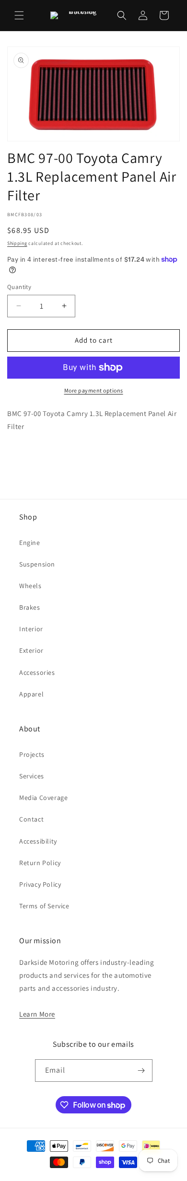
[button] (19, 15)
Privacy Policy (40, 884)
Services (31, 776)
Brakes (29, 607)
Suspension (37, 564)
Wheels (30, 585)
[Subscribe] (141, 1070)
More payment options (93, 390)
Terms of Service (44, 906)
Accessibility (38, 841)
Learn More (37, 1014)
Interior (31, 629)
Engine (29, 542)
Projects (32, 754)
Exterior (31, 650)
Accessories (37, 672)
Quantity (19, 287)
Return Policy (40, 862)
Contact (31, 819)
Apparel (31, 694)
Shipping (17, 243)
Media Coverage (43, 797)
